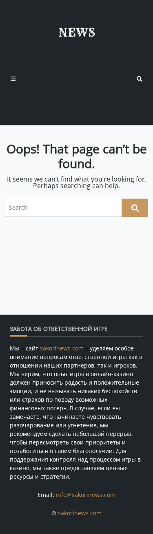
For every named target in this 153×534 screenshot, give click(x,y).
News (76, 32)
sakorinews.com (62, 348)
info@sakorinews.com (85, 495)
